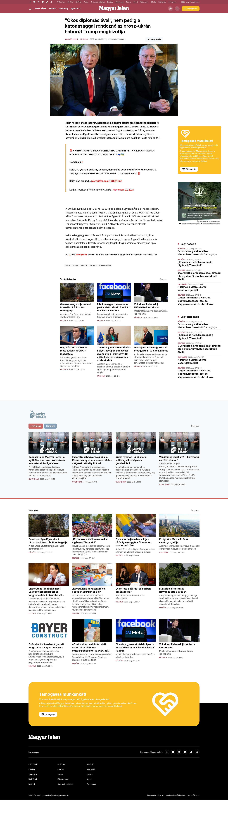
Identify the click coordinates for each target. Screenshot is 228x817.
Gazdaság (119, 2)
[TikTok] (47, 2)
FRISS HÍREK (41, 8)
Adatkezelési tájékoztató (175, 795)
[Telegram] (42, 2)
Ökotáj (153, 2)
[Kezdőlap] (114, 8)
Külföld (78, 2)
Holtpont (61, 764)
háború (83, 265)
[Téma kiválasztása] (170, 8)
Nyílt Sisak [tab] (36, 426)
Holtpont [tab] (50, 426)
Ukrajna (93, 265)
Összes (163, 279)
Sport (136, 2)
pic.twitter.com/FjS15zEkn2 (106, 181)
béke (67, 265)
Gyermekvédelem (98, 2)
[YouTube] (34, 2)
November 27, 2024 (123, 189)
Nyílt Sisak (76, 8)
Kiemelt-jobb (105, 265)
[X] (38, 2)
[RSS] (51, 2)
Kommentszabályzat (155, 795)
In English (162, 2)
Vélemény (61, 2)
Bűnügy (110, 2)
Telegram (81, 254)
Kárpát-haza (63, 779)
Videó (86, 2)
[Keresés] (177, 8)
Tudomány (144, 2)
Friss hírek (32, 764)
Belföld (70, 2)
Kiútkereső (172, 2)
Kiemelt (52, 8)
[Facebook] (30, 2)
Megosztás (155, 39)
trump (75, 265)
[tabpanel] (114, 461)
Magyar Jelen (71, 39)
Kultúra (128, 2)
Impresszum (33, 752)
